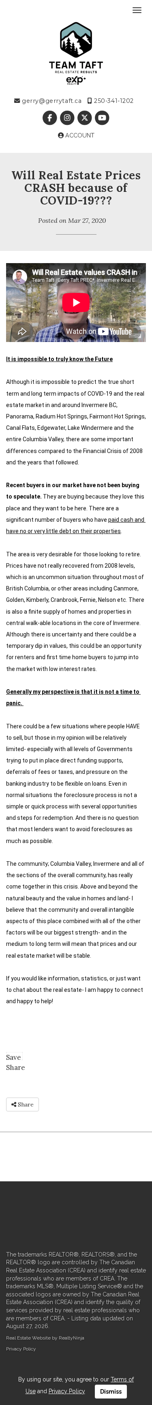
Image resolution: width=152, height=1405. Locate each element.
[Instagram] (68, 118)
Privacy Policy (21, 1349)
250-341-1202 (113, 101)
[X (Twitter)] (85, 118)
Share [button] (25, 1104)
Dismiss (111, 1391)
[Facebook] (50, 118)
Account (79, 135)
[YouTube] (102, 118)
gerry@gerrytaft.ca (50, 101)
